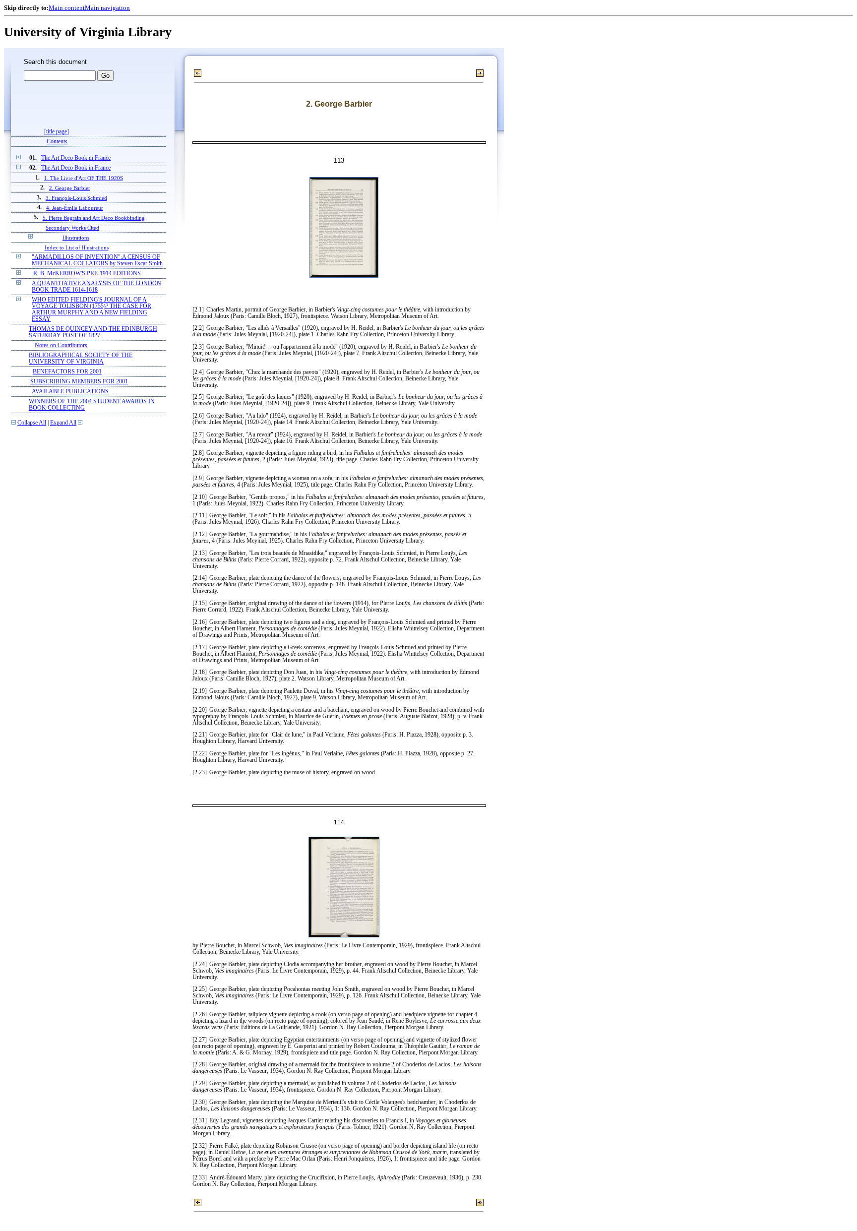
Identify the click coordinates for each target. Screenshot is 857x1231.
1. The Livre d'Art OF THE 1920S (83, 178)
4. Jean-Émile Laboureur (74, 208)
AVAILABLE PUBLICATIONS (70, 391)
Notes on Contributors (61, 345)
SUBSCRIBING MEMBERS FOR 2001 (79, 381)
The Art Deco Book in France (76, 158)
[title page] (56, 131)
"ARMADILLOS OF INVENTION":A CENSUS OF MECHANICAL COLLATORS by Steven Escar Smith (97, 260)
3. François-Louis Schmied (76, 198)
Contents (57, 141)
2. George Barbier (69, 188)
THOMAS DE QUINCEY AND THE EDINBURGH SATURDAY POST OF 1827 (93, 332)
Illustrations (75, 238)
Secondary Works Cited (72, 228)
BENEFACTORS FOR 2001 (67, 372)
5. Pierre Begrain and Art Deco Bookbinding (94, 218)
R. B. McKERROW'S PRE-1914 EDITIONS (87, 273)
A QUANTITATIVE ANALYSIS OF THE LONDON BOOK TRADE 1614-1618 (96, 286)
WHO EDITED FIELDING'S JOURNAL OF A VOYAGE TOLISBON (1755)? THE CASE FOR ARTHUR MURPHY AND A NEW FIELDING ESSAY (91, 309)
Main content (67, 7)
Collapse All (31, 423)
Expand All (63, 423)
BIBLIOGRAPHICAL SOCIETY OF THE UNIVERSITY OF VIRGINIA (80, 358)
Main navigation (107, 7)
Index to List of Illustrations (77, 247)
